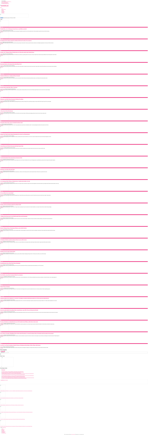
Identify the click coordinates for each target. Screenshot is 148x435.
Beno (1, 124)
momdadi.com (4, 427)
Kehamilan (3, 11)
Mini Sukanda (2, 77)
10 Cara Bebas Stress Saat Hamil (6, 192)
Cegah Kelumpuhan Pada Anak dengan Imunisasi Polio (11, 157)
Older (4, 351)
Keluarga (3, 12)
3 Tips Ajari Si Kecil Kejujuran (6, 110)
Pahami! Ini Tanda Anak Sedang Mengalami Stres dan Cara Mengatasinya (15, 134)
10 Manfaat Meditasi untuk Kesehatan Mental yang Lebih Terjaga (13, 239)
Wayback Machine (73, 434)
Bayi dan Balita (4, 9)
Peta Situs (3, 430)
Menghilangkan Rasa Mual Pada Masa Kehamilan (10, 263)
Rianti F (1, 30)
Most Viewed (3, 369)
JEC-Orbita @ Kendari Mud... (5, 3)
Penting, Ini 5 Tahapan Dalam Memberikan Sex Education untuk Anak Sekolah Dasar (17, 52)
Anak (2, 8)
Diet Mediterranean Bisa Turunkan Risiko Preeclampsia (11, 274)
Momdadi (1, 159)
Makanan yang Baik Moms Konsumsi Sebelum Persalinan (11, 99)
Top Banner (3, 432)
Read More (1, 43)
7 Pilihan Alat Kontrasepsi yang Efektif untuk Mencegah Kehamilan (13, 216)
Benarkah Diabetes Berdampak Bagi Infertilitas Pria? (11, 63)
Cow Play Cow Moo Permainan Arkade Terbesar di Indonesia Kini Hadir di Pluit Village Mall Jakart (20, 345)
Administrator (2, 65)
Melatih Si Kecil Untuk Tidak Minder (7, 251)
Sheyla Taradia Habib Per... (5, 2)
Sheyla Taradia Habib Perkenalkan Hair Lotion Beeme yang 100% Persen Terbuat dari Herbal (19, 310)
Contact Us (3, 429)
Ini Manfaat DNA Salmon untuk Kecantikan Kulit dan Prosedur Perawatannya (16, 40)
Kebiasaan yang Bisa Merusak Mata (7, 169)
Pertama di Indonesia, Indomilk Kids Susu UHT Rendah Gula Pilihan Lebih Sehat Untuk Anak (19, 321)
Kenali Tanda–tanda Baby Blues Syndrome (8, 87)
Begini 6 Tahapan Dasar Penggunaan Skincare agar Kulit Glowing (13, 228)
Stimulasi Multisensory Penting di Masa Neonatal (10, 75)
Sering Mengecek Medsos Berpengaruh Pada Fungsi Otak (11, 145)
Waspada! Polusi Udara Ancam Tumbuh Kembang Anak (11, 122)
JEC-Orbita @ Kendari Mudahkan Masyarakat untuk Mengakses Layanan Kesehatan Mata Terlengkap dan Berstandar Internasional (26, 333)
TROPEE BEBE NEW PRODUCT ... (6, 1)
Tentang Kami (3, 431)
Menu (1, 7)
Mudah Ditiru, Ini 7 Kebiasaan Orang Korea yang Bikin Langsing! (13, 28)
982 (2, 351)
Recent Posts (3, 370)
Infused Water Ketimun (5, 286)
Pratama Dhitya (2, 100)
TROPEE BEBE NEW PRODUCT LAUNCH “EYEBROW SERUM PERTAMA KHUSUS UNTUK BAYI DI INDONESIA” (24, 298)
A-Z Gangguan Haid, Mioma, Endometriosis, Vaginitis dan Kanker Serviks (15, 181)
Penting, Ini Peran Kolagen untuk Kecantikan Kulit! (10, 204)
